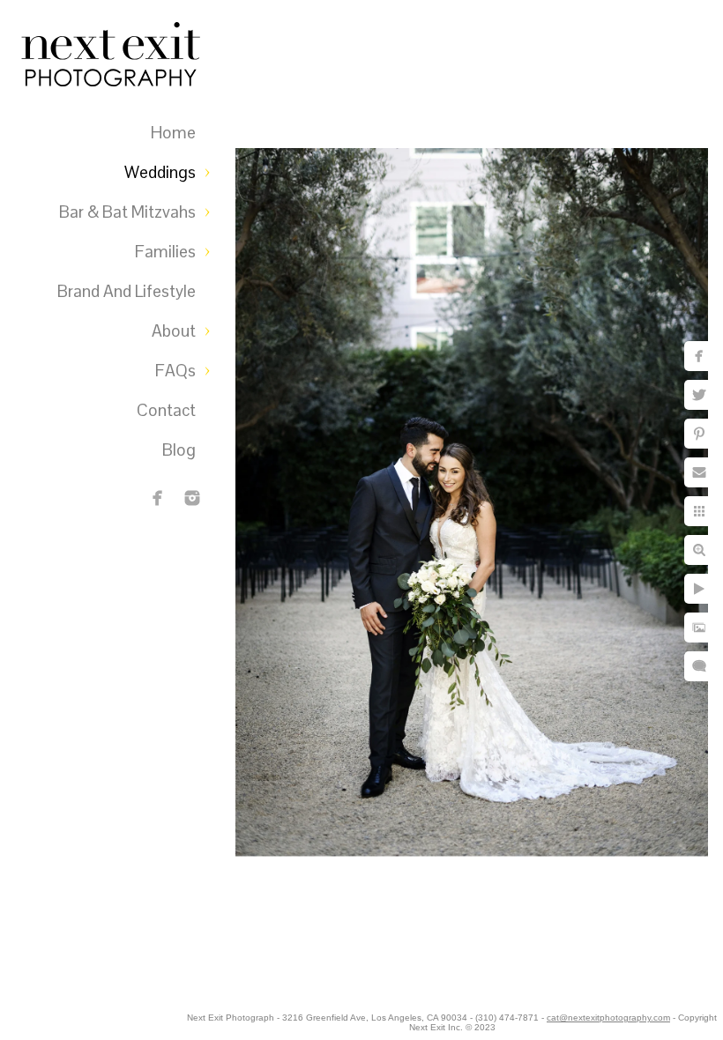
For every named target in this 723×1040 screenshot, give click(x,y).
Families (165, 252)
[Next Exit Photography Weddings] (192, 498)
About (174, 331)
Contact (166, 410)
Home (173, 133)
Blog (179, 450)
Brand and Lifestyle (126, 291)
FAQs (175, 371)
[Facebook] (158, 498)
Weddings (160, 172)
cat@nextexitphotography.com (608, 1017)
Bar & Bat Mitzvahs (127, 212)
